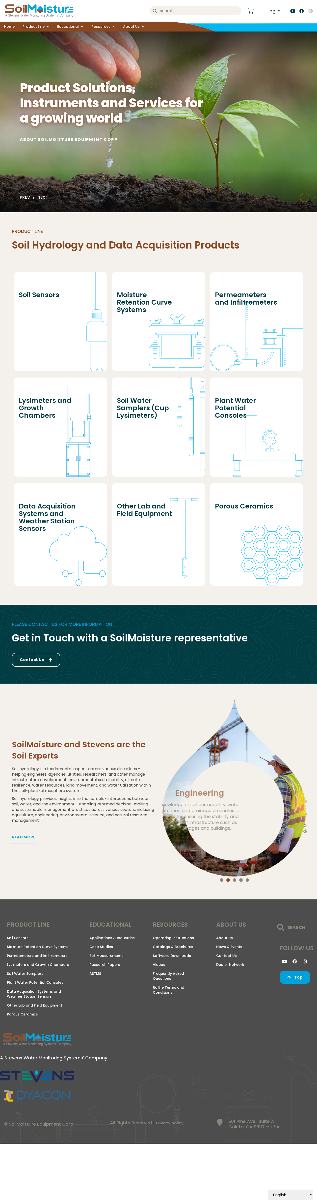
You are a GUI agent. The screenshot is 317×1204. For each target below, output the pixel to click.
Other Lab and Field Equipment (34, 1005)
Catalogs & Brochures (173, 946)
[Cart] (251, 11)
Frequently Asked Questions (168, 976)
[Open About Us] (142, 26)
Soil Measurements (106, 955)
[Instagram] (310, 10)
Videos (159, 964)
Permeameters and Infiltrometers (37, 955)
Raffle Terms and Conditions (168, 990)
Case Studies (101, 946)
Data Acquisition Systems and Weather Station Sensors (34, 994)
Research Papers (104, 964)
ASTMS (95, 973)
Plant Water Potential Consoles (35, 982)
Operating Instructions (173, 937)
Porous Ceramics (22, 1014)
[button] (221, 880)
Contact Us (226, 955)
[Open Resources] (113, 26)
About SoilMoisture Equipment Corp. (69, 139)
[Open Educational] (81, 26)
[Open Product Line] (47, 26)
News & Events (229, 946)
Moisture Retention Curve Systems (38, 946)
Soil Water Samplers (25, 973)
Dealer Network (230, 964)
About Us (224, 937)
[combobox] (195, 10)
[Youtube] (292, 10)
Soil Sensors (17, 937)
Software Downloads (172, 955)
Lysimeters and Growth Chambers (38, 964)
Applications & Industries (112, 937)
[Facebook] (301, 10)
